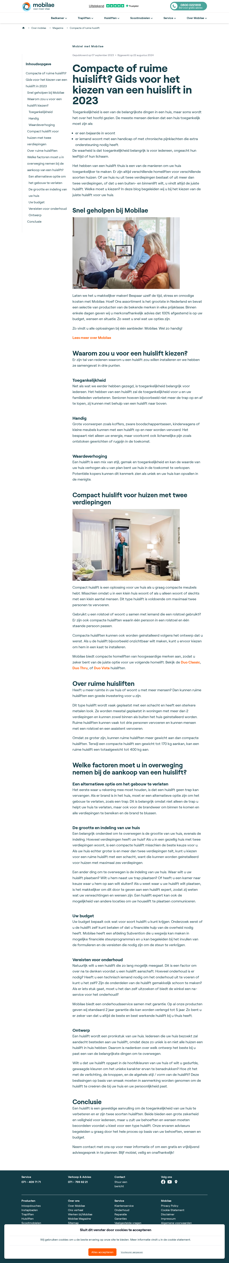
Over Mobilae (195, 18)
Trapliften (84, 18)
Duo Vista (102, 668)
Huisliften (110, 18)
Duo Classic (190, 662)
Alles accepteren (102, 1252)
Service (168, 18)
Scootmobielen (140, 18)
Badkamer (57, 18)
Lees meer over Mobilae (91, 337)
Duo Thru (80, 668)
